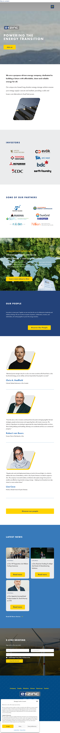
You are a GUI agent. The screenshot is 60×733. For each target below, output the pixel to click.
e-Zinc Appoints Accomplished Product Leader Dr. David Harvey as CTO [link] (17, 598)
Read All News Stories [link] (13, 616)
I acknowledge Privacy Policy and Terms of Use (19, 657)
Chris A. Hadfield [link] (14, 380)
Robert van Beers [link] (14, 433)
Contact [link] (46, 688)
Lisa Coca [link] (10, 486)
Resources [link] (39, 688)
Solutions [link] (26, 688)
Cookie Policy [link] (16, 730)
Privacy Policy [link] (22, 730)
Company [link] (13, 688)
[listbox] (42, 650)
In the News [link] (10, 560)
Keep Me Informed (14, 661)
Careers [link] (32, 688)
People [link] (19, 688)
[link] (13, 7)
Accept (8, 726)
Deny (20, 726)
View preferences (32, 726)
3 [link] (31, 60)
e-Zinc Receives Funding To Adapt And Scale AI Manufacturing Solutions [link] (42, 566)
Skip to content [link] (4, 1)
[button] (37, 701)
